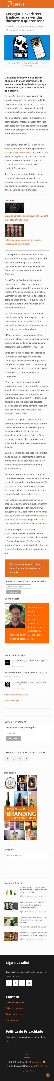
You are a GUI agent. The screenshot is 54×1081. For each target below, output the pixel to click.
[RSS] (34, 1071)
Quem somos (12, 1020)
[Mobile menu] (3, 4)
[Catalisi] (16, 4)
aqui (8, 1041)
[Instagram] (30, 1071)
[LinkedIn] (27, 1071)
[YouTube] (23, 1071)
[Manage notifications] (48, 1075)
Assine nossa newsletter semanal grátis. (26, 581)
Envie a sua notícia (15, 1002)
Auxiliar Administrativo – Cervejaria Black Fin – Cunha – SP (25, 673)
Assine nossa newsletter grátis (21, 728)
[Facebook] (20, 1071)
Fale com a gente (14, 1008)
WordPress (41, 1066)
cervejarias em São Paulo (17, 152)
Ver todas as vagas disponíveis (16, 695)
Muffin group (35, 1062)
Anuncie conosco (14, 1014)
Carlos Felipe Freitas (33, 26)
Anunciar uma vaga (11, 701)
